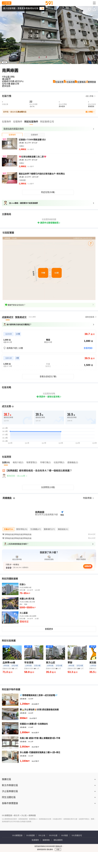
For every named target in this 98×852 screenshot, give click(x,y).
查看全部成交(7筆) (48, 376)
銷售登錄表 (89, 317)
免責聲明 (35, 840)
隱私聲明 (49, 849)
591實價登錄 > (8, 815)
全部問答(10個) (48, 487)
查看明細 (88, 348)
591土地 (42, 835)
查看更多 (49, 629)
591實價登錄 (17, 835)
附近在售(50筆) (48, 192)
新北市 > (17, 815)
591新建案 (30, 835)
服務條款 (46, 840)
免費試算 (87, 566)
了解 (42, 8)
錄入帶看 (89, 112)
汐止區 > (24, 815)
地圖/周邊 (87, 498)
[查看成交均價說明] (22, 81)
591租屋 (64, 835)
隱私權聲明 (58, 840)
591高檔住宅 (77, 835)
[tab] (12, 134)
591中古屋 (53, 835)
